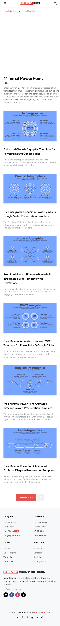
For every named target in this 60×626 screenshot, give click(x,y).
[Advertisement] (30, 46)
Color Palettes (9, 552)
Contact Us (38, 552)
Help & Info (39, 542)
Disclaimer (38, 557)
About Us (37, 548)
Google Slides (39, 526)
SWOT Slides (39, 531)
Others (6, 542)
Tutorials (7, 557)
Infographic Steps (11, 535)
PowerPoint (45, 612)
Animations (8, 526)
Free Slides (10, 531)
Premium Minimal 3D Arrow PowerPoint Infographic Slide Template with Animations (27, 279)
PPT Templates (40, 522)
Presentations (9, 522)
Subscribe (8, 561)
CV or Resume (39, 535)
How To (6, 548)
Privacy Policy (39, 561)
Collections (38, 516)
